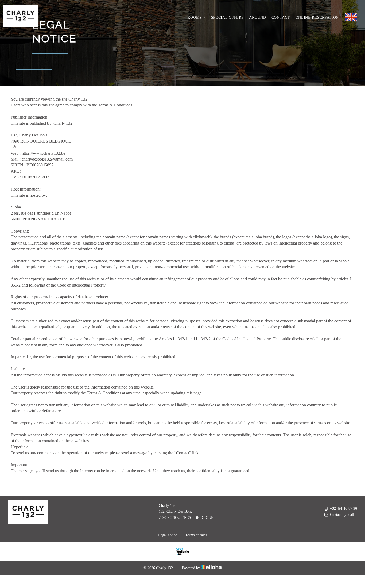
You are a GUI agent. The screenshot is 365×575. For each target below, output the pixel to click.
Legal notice (167, 535)
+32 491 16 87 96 (343, 509)
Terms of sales (196, 535)
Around (257, 18)
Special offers (227, 18)
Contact (280, 18)
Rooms (195, 18)
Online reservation (317, 18)
